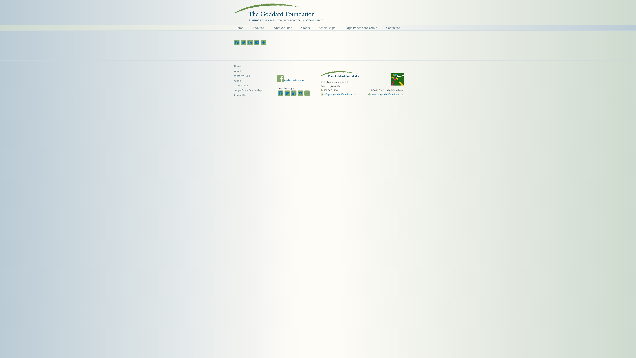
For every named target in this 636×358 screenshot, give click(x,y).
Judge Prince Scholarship (248, 90)
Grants (237, 80)
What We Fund (242, 75)
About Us (239, 71)
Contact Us (240, 95)
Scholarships (241, 85)
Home (237, 66)
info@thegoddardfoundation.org (340, 94)
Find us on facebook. (294, 80)
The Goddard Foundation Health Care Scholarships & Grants (339, 12)
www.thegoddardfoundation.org (387, 94)
